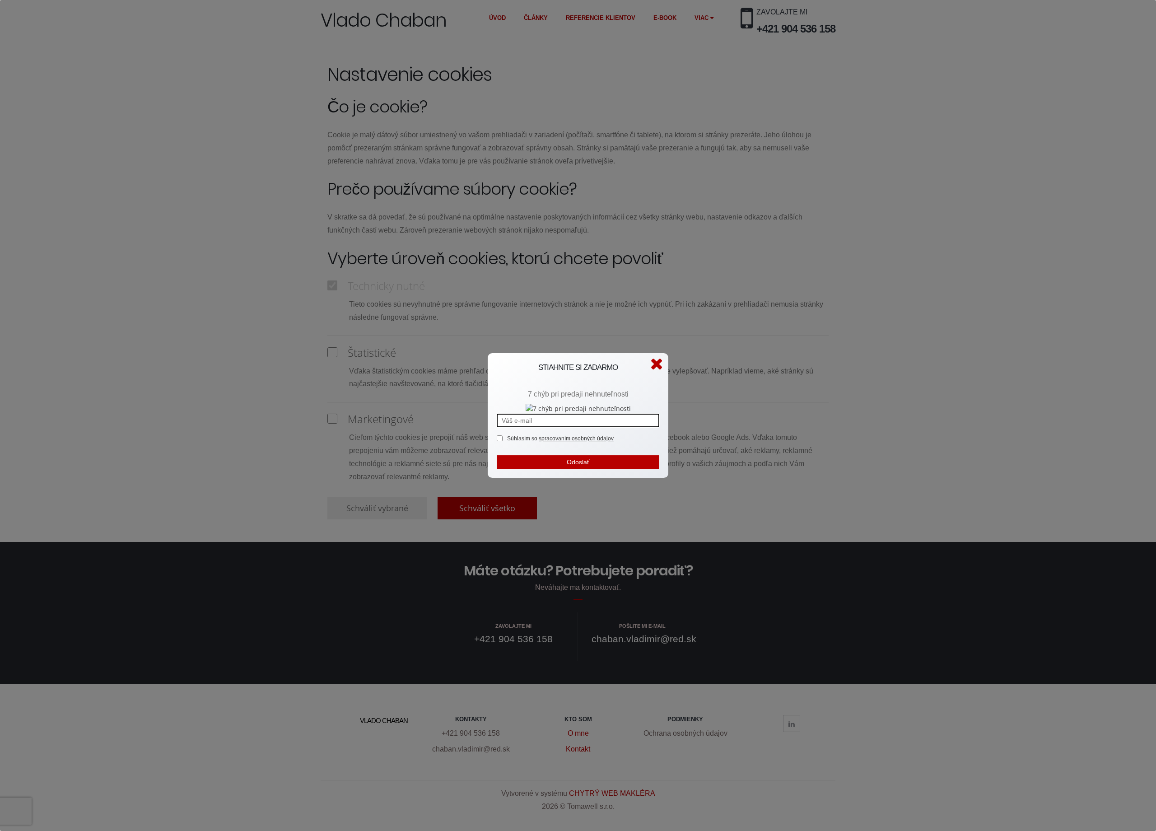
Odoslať (578, 462)
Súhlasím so (523, 438)
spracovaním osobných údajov (576, 438)
